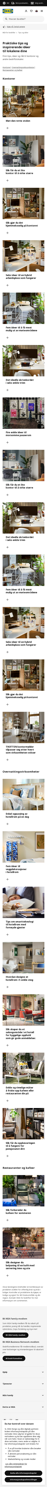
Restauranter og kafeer (12, 70)
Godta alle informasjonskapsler (23, 1473)
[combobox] (23, 19)
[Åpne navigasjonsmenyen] (41, 11)
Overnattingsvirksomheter (23, 67)
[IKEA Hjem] (8, 11)
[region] (23, 1452)
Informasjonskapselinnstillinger (23, 1480)
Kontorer (6, 67)
